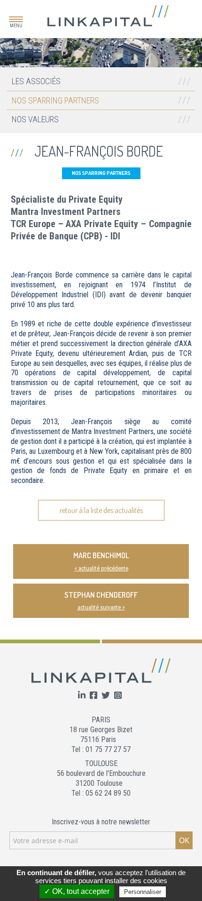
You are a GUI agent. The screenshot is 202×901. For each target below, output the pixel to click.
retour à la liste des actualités (101, 510)
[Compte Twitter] (106, 695)
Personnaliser (142, 891)
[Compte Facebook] (94, 695)
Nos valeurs (35, 119)
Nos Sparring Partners (55, 100)
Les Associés (36, 81)
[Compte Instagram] (118, 695)
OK (184, 840)
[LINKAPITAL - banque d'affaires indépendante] (108, 15)
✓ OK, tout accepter (76, 891)
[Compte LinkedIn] (82, 695)
